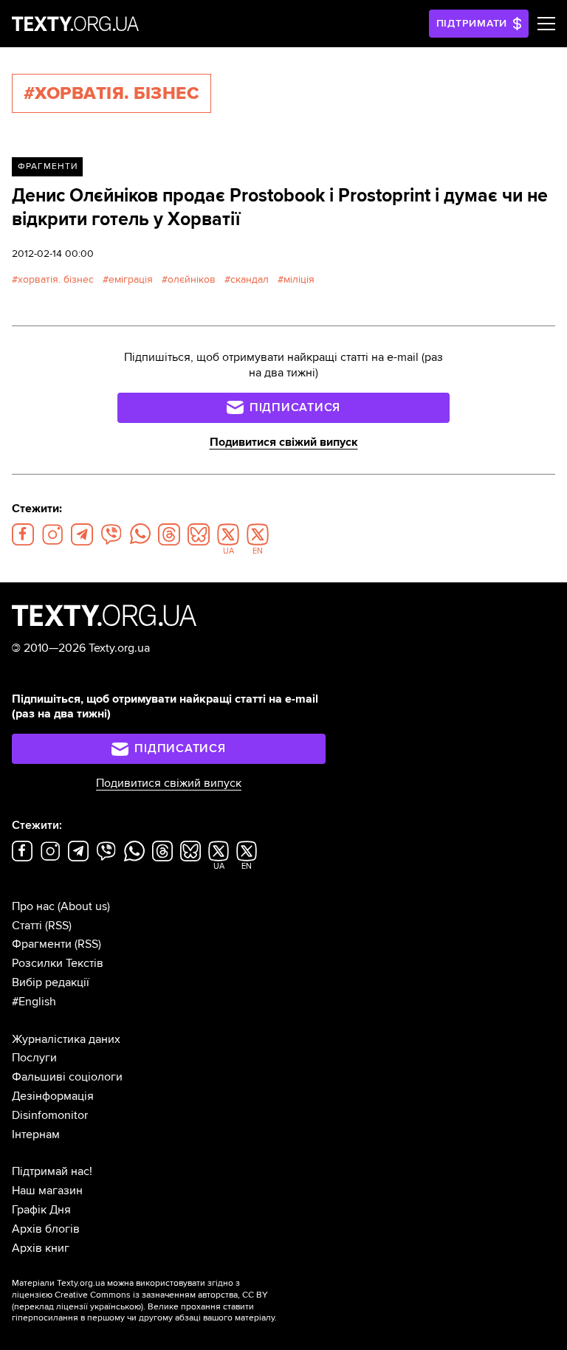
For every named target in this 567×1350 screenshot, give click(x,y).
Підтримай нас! (52, 1171)
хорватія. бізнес (56, 279)
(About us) (84, 906)
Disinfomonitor (50, 1115)
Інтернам (36, 1134)
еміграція (131, 279)
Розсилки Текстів (57, 963)
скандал (249, 279)
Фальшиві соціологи (67, 1077)
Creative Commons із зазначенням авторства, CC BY (161, 1295)
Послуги (34, 1057)
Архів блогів (46, 1229)
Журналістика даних (66, 1039)
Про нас (33, 906)
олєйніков (192, 279)
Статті (27, 925)
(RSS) (58, 925)
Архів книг (40, 1248)
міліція (299, 279)
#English (34, 1001)
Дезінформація (53, 1096)
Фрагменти (48, 166)
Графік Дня (41, 1209)
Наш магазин (47, 1190)
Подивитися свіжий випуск (284, 442)
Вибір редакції (50, 982)
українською (115, 1306)
